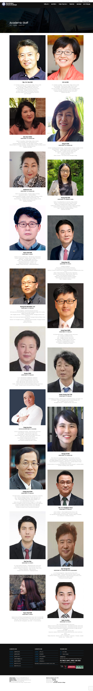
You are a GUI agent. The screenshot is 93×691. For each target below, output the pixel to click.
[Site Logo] (9, 4)
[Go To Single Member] (27, 57)
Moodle (79, 4)
